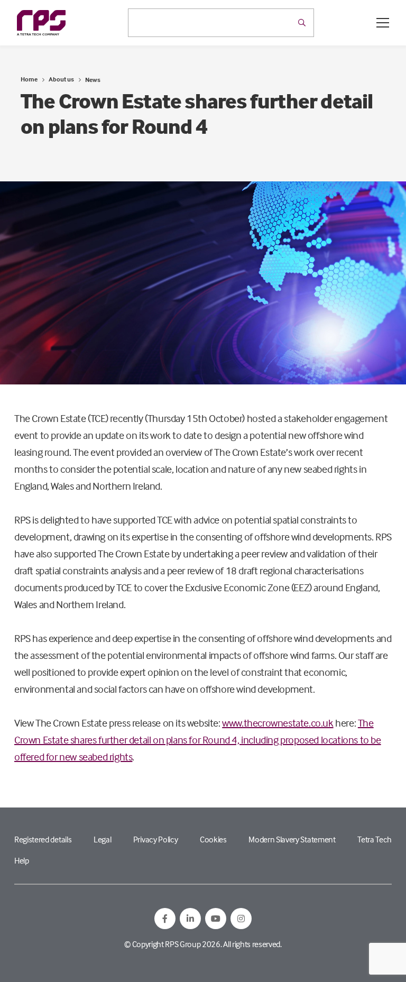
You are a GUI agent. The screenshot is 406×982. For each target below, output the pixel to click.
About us (61, 79)
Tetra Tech (374, 839)
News (92, 80)
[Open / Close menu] (382, 22)
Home (29, 79)
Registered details (42, 839)
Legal (102, 839)
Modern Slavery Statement (291, 839)
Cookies (213, 839)
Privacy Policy (155, 839)
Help (21, 860)
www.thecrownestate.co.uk (277, 722)
